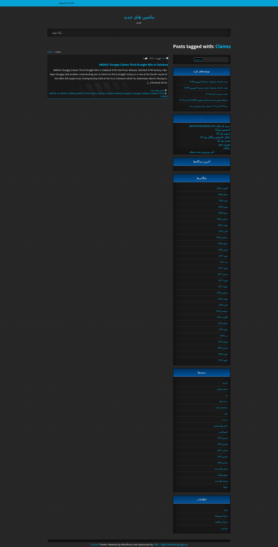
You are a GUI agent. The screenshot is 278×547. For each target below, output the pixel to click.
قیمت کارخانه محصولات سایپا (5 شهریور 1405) (209, 81)
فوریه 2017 (223, 280)
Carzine (95, 544)
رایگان (226, 148)
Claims (223, 46)
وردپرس (224, 528)
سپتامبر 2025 (222, 237)
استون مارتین (222, 389)
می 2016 (224, 335)
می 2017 (224, 262)
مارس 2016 (223, 348)
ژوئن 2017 (223, 256)
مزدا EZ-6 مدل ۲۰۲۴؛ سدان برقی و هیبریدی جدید (208, 106)
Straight (164, 96)
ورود (226, 509)
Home (49, 52)
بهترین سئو (224, 144)
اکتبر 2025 (223, 231)
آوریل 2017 (223, 268)
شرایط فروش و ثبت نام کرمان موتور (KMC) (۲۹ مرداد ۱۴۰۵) (203, 100)
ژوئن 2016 (223, 329)
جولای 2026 (223, 194)
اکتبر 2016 (223, 305)
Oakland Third (157, 93)
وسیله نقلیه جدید (221, 481)
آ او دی (225, 382)
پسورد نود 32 (223, 133)
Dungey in (128, 93)
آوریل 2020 (223, 249)
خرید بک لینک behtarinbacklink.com (209, 126)
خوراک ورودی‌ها (221, 516)
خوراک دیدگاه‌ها (221, 522)
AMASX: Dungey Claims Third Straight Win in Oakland (133, 64)
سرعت (225, 419)
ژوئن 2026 (223, 200)
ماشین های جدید (139, 17)
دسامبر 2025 (222, 219)
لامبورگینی (223, 432)
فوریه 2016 (223, 354)
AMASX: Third (83, 93)
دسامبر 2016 (222, 292)
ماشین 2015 (222, 438)
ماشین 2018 (222, 456)
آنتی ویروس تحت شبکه (202, 152)
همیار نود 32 (223, 140)
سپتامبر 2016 (222, 311)
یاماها (225, 487)
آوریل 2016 (223, 341)
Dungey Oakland (142, 93)
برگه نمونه (57, 32)
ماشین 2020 (222, 462)
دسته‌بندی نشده (221, 407)
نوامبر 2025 (223, 225)
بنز (226, 395)
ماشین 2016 (222, 444)
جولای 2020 (223, 243)
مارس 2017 (223, 274)
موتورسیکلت (222, 474)
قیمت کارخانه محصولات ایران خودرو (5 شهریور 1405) (206, 87)
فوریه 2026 (223, 206)
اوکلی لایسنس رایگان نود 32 (215, 137)
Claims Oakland (114, 93)
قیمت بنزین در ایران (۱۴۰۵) (217, 94)
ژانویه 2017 (223, 286)
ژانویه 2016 (223, 360)
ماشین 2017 (222, 450)
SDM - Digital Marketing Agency (170, 544)
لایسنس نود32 (222, 129)
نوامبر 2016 (223, 298)
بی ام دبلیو (223, 401)
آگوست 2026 (222, 188)
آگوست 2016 (222, 317)
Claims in (102, 93)
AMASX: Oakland (68, 93)
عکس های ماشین (221, 425)
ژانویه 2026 (223, 213)
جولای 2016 (223, 323)
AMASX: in (54, 93)
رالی (226, 413)
